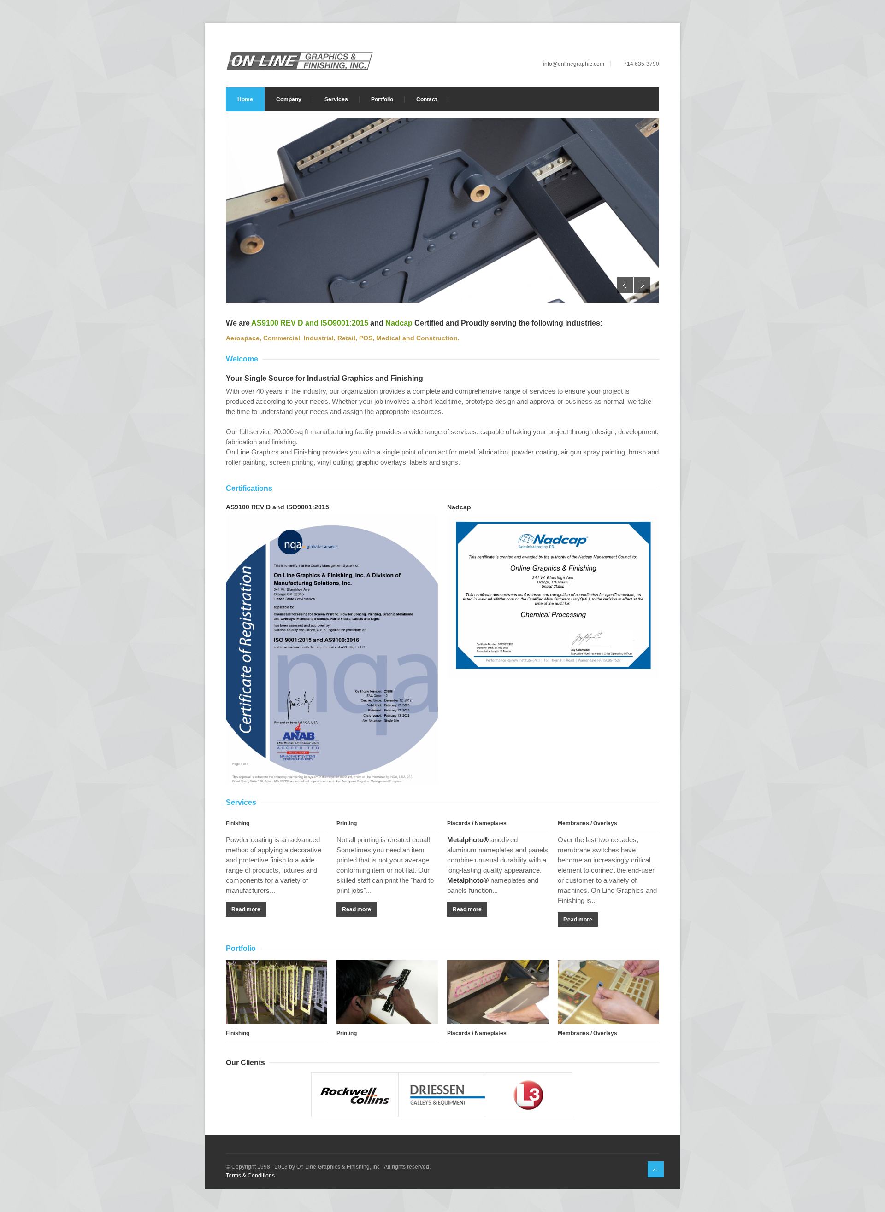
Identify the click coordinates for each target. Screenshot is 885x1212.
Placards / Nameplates (477, 823)
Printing (346, 823)
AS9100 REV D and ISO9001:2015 (309, 323)
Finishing (237, 823)
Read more (245, 909)
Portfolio (382, 99)
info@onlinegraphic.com (573, 64)
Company (288, 99)
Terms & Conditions (250, 1175)
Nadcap (399, 323)
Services (336, 99)
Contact (426, 99)
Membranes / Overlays (587, 823)
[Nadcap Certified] (553, 595)
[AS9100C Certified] (332, 651)
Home (245, 99)
